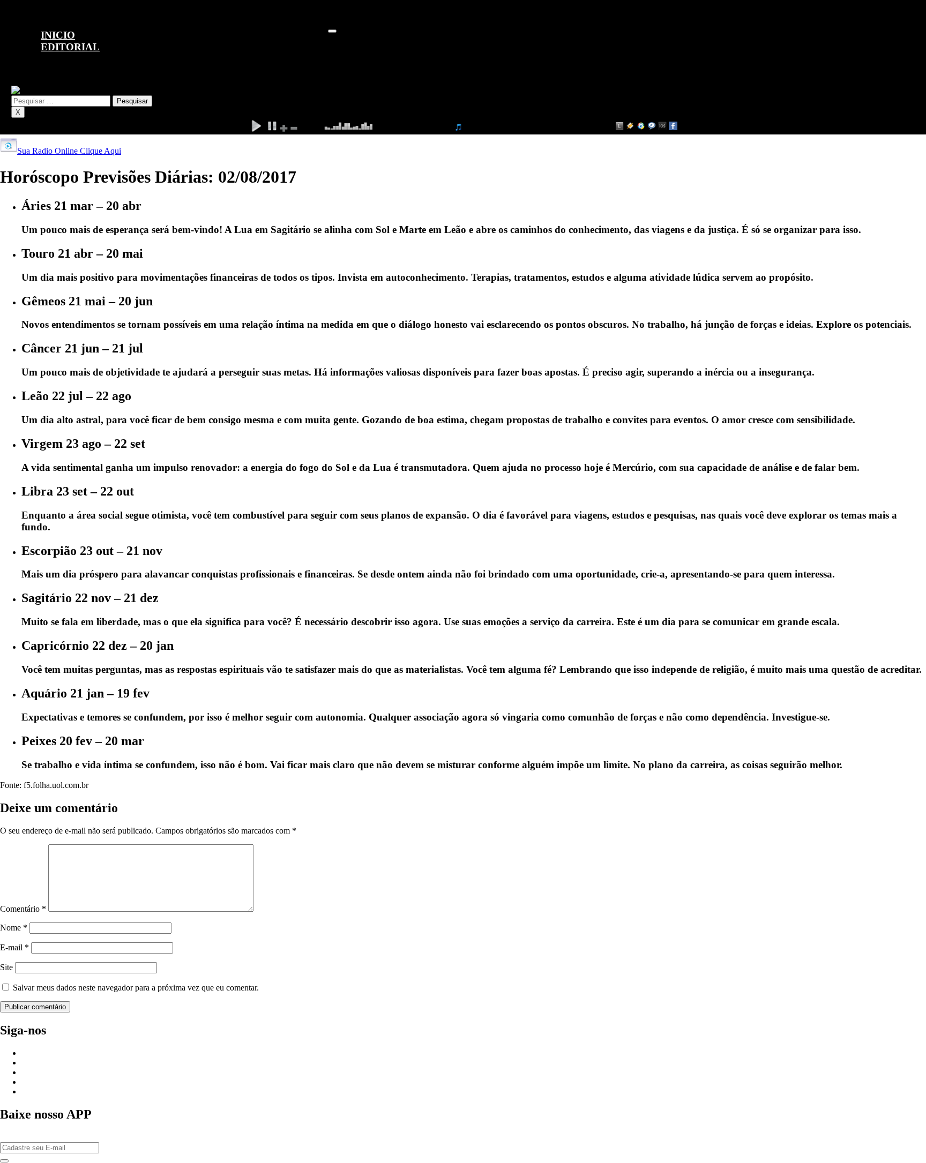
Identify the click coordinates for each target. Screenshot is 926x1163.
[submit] (4, 1160)
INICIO (58, 35)
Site (6, 967)
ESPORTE (59, 84)
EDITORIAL (70, 46)
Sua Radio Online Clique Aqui (69, 150)
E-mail (14, 947)
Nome (13, 927)
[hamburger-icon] (332, 31)
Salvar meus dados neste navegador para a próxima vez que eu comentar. (136, 987)
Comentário (23, 908)
